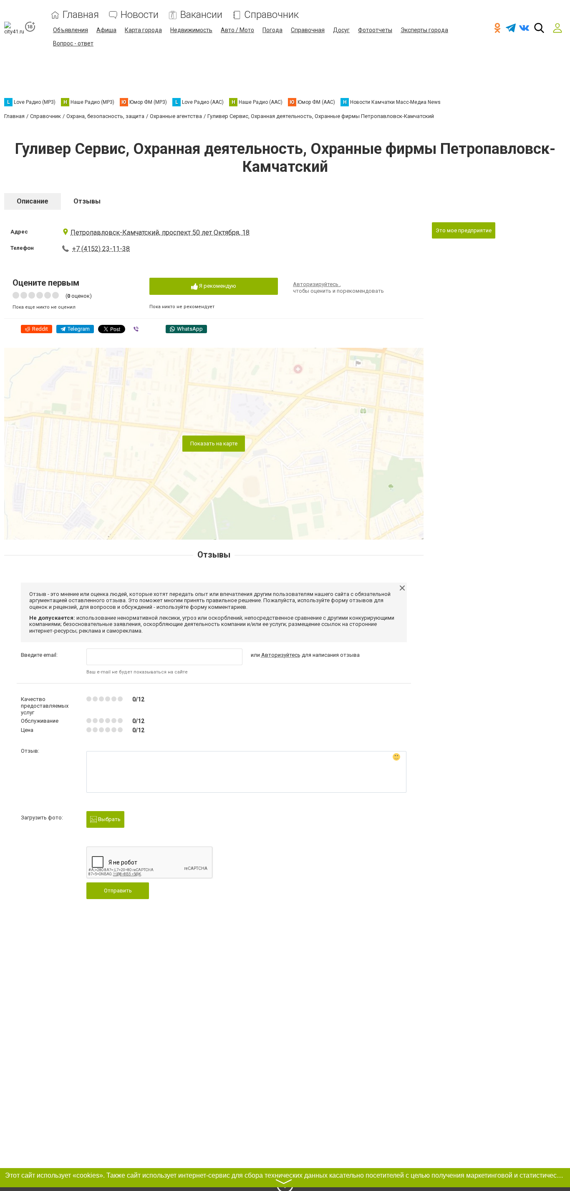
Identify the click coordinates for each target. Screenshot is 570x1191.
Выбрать (109, 819)
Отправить (118, 890)
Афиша (106, 30)
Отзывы (87, 201)
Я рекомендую (217, 286)
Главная (81, 14)
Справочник (271, 14)
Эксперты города (424, 30)
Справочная (308, 30)
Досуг (341, 30)
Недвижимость (191, 30)
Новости (140, 14)
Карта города (143, 30)
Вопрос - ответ (73, 43)
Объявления (70, 30)
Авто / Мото (237, 30)
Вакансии (201, 14)
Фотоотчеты (375, 30)
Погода (272, 30)
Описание (32, 201)
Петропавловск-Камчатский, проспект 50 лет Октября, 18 (160, 232)
